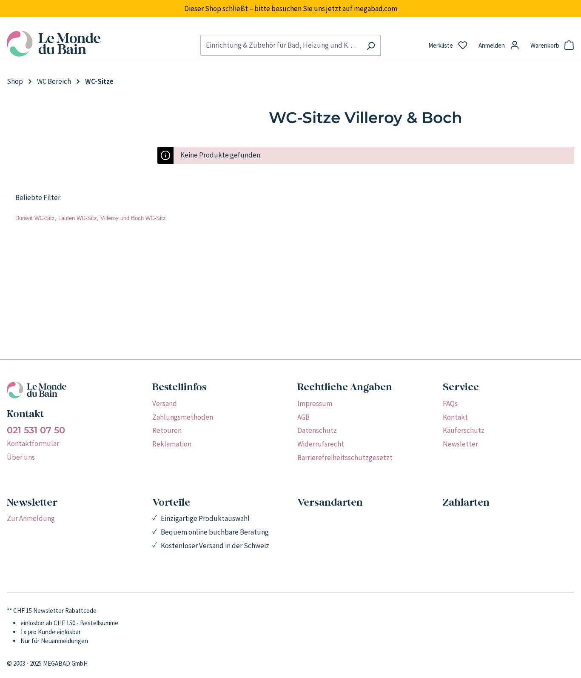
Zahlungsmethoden (182, 417)
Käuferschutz (463, 430)
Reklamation (171, 444)
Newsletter (460, 444)
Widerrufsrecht (320, 444)
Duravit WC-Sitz (35, 218)
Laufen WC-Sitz (77, 218)
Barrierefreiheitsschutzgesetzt (345, 457)
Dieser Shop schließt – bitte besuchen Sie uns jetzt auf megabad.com (290, 8)
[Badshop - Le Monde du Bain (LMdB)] (97, 44)
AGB (303, 417)
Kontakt (455, 417)
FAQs (450, 403)
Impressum (314, 403)
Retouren (167, 430)
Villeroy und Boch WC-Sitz (133, 218)
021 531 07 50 (36, 430)
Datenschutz (317, 430)
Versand (164, 403)
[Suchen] (371, 45)
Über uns (21, 457)
